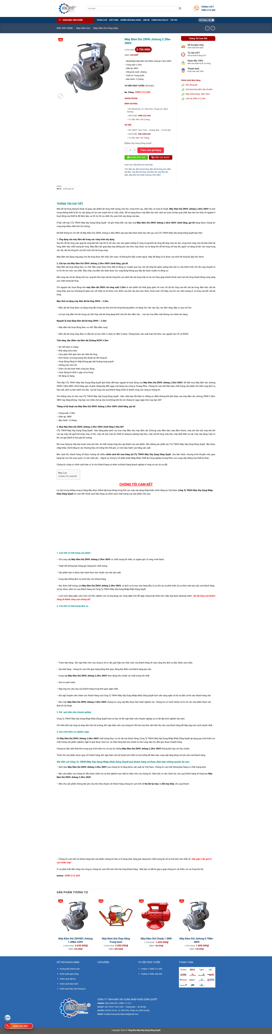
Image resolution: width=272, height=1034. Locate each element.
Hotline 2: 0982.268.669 (151, 974)
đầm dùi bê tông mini (158, 169)
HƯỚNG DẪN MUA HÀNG (130, 20)
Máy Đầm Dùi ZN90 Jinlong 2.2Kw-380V (145, 175)
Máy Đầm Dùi (83, 28)
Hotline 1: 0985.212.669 (151, 969)
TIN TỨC (173, 20)
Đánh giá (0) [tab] (68, 189)
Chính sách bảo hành (69, 984)
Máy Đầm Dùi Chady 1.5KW (156, 938)
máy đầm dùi (151, 172)
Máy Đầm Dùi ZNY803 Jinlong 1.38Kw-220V (75, 940)
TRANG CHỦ (102, 20)
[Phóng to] (60, 96)
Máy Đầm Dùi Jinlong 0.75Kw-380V (196, 940)
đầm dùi (131, 169)
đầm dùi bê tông (142, 169)
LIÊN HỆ (146, 20)
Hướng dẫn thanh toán (70, 969)
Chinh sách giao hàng (69, 974)
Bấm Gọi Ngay (162, 157)
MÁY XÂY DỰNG (65, 28)
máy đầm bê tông (139, 172)
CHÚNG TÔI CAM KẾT (67, 476)
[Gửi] (180, 8)
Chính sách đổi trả (68, 979)
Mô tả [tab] (59, 189)
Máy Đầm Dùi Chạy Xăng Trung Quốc (116, 940)
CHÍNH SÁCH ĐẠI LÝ (159, 20)
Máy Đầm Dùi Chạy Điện (106, 28)
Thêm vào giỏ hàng (150, 150)
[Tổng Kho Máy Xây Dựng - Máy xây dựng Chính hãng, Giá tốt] (67, 8)
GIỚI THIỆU (113, 20)
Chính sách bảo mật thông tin (73, 989)
